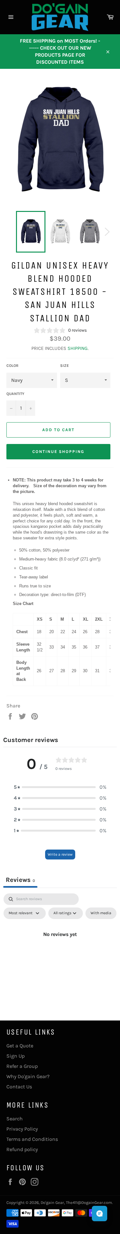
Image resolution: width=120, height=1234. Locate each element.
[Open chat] (99, 1213)
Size (64, 365)
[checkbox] (100, 913)
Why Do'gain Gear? (28, 1076)
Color (12, 365)
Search (14, 1119)
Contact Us (19, 1087)
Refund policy (22, 1149)
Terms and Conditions (32, 1139)
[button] (60, 787)
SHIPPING (78, 348)
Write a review (60, 854)
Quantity (15, 393)
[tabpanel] (60, 948)
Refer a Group (22, 1066)
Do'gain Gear (52, 1202)
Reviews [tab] (20, 879)
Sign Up (15, 1056)
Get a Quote (19, 1046)
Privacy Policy (22, 1129)
